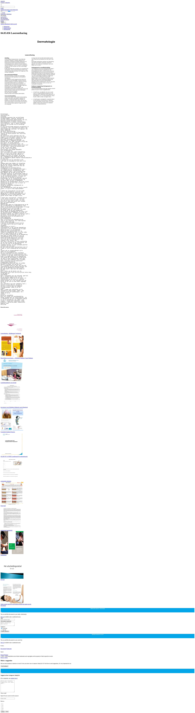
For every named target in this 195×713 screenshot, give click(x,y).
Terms (6, 657)
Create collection (5, 631)
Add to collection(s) (5, 24)
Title (2, 618)
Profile (2, 21)
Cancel (2, 711)
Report (2, 655)
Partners (6, 655)
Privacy (3, 657)
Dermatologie (7, 29)
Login (2, 8)
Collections (8, 14)
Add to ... (3, 22)
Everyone (5, 628)
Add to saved (13, 24)
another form (14, 678)
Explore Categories (5, 2)
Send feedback (4, 666)
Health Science (7, 28)
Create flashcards (14, 9)
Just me (4, 630)
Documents (3, 648)
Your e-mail (3, 693)
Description (6, 621)
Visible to (3, 626)
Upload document (5, 9)
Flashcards (3, 14)
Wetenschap (6, 26)
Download (3, 605)
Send (7, 711)
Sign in (2, 617)
